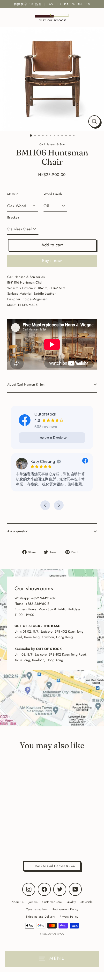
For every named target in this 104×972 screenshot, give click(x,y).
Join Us (33, 902)
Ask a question (18, 531)
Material (13, 193)
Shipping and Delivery (40, 916)
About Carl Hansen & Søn (26, 384)
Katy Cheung (42, 461)
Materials (86, 902)
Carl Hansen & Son (39, 833)
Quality (71, 902)
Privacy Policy (69, 916)
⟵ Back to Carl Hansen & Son (52, 865)
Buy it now (52, 260)
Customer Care (52, 902)
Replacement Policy (65, 909)
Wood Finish (53, 193)
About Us (18, 902)
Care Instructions (37, 909)
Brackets (13, 217)
